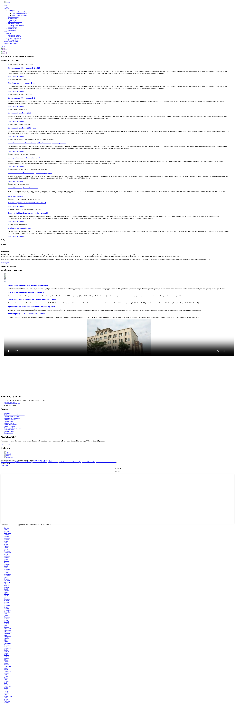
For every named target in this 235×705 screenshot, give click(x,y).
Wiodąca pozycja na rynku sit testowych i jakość (26, 314)
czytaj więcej (5, 263)
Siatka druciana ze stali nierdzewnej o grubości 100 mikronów (77, 462)
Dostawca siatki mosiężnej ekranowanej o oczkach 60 (28, 213)
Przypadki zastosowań (14, 38)
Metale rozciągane (13, 23)
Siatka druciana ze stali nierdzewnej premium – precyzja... (30, 173)
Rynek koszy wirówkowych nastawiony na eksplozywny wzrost (32, 306)
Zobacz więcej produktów (16, 76)
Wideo (6, 32)
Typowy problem (13, 40)
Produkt (6, 8)
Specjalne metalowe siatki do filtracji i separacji (26, 292)
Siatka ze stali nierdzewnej (24, 462)
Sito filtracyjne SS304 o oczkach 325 (21, 83)
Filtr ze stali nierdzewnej (15, 22)
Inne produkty (12, 30)
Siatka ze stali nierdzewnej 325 (19, 113)
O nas (6, 7)
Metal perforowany (13, 17)
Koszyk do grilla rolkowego (16, 25)
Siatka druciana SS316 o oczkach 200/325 (24, 68)
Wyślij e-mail (4, 465)
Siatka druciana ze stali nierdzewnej (22, 12)
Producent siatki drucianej (8, 462)
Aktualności (7, 33)
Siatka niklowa (12, 18)
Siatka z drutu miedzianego (19, 15)
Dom (5, 5)
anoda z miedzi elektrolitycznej (19, 228)
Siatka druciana (53, 462)
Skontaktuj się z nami (10, 43)
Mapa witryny (48, 460)
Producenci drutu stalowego (40, 462)
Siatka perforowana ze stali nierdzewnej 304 (24, 158)
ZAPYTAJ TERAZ (6, 444)
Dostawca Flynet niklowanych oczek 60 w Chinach (27, 203)
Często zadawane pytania (11, 41)
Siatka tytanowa (12, 20)
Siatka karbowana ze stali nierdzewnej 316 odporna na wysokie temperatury (37, 143)
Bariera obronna (12, 27)
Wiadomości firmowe (14, 35)
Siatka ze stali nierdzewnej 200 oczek (22, 128)
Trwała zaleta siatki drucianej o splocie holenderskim (28, 285)
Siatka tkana (11, 10)
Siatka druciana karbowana (19, 13)
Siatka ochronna (12, 28)
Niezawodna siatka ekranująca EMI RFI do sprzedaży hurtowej (32, 299)
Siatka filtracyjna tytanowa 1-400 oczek (23, 188)
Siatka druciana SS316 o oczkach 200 (22, 98)
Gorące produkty (38, 460)
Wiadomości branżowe (14, 36)
